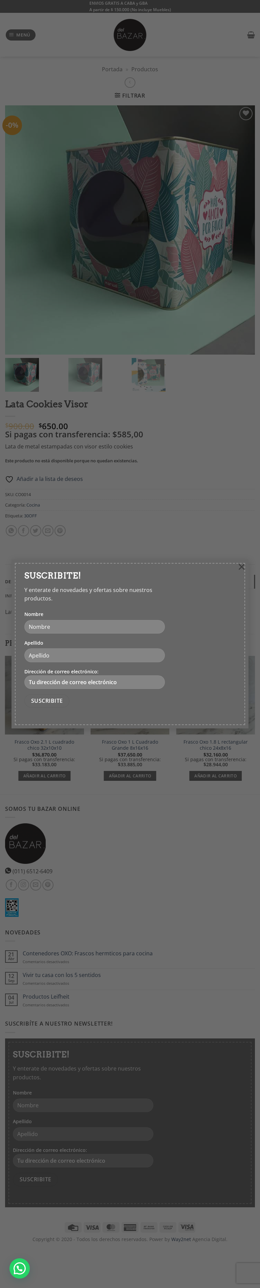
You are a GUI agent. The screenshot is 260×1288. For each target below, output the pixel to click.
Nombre (33, 614)
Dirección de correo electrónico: (61, 671)
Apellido (33, 643)
